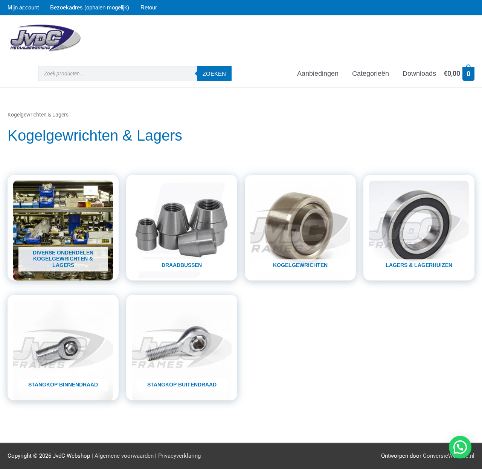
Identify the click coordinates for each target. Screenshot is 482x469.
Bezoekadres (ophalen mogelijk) (89, 7)
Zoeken (214, 74)
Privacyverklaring (179, 455)
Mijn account (23, 7)
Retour (148, 7)
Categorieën (370, 73)
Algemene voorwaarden (124, 455)
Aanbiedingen (318, 73)
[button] (460, 447)
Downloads (419, 73)
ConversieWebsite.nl (448, 455)
